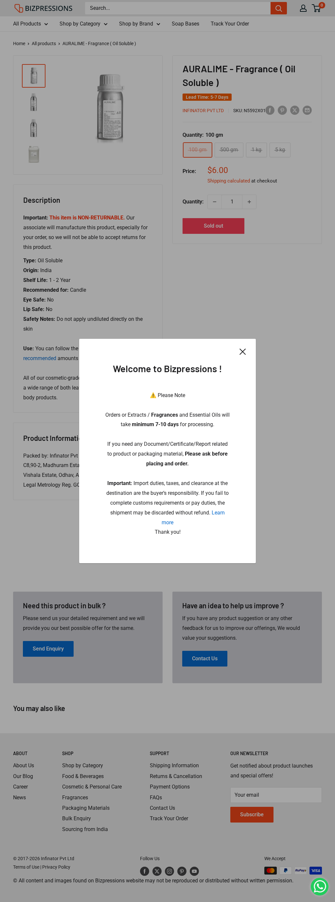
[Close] (242, 351)
